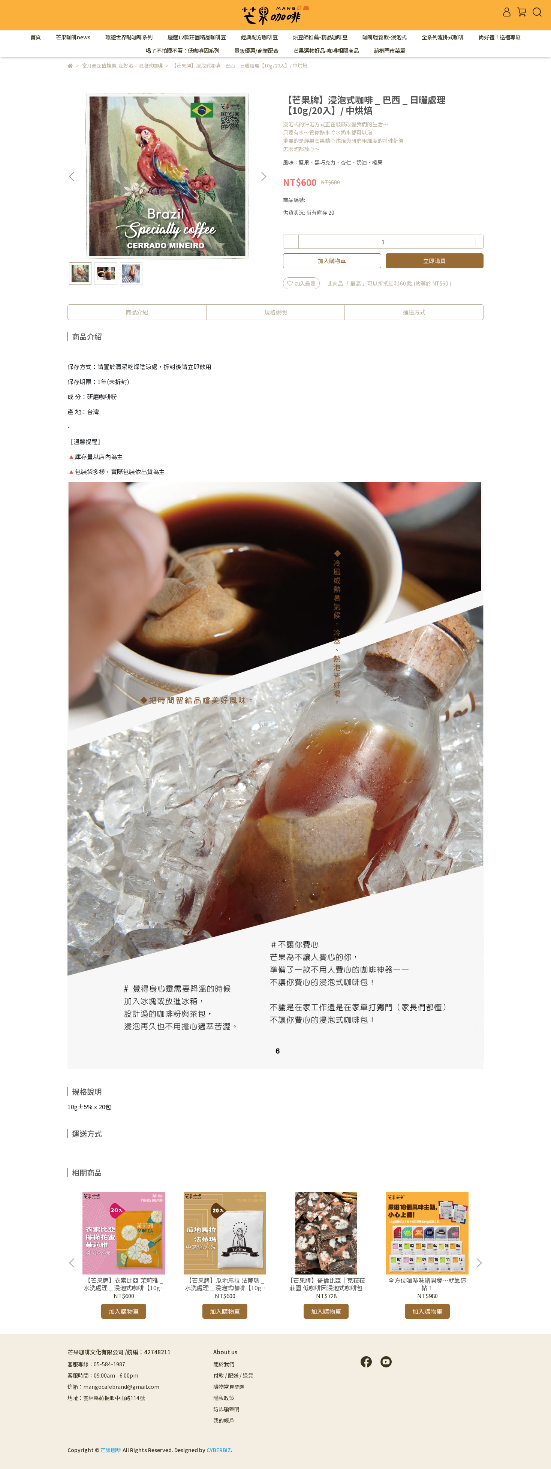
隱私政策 (223, 1398)
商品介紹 (137, 312)
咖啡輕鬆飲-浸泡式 (384, 37)
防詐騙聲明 (226, 1409)
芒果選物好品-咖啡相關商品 (326, 50)
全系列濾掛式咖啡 (443, 37)
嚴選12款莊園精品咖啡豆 (197, 37)
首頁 (35, 37)
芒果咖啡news (73, 37)
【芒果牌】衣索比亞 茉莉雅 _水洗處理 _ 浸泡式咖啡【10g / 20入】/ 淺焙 (124, 1283)
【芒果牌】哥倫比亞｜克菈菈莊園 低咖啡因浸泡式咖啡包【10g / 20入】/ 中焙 (326, 1283)
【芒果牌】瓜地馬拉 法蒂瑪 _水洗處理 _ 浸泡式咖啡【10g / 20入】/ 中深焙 (225, 1283)
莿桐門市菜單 (389, 50)
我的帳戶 (223, 1420)
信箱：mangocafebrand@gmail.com (113, 1386)
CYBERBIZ (219, 1450)
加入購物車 (332, 261)
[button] (263, 176)
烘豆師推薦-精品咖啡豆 (320, 37)
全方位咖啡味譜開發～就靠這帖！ (427, 1283)
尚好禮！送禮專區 (500, 37)
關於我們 (223, 1364)
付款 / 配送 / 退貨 (233, 1375)
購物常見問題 (229, 1386)
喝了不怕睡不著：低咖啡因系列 (182, 50)
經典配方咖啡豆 (259, 37)
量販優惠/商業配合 (256, 50)
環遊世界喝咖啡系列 (129, 37)
